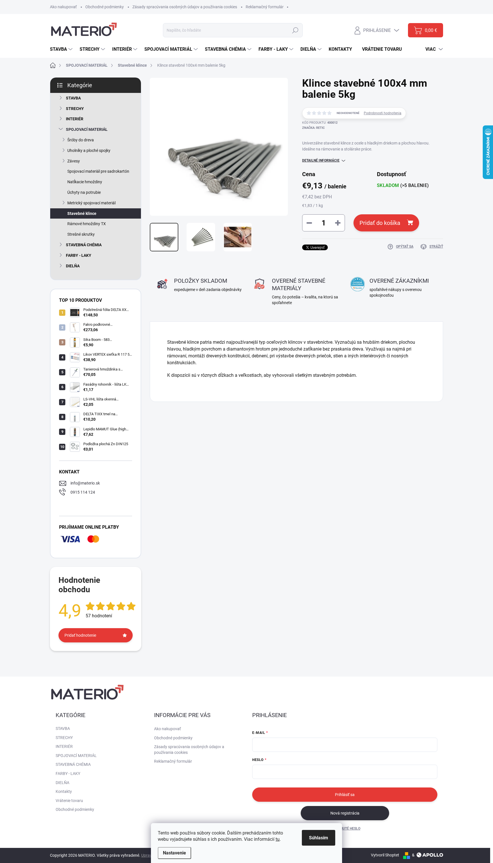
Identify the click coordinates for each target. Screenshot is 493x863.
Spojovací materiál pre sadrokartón (98, 171)
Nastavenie (174, 853)
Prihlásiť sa (345, 794)
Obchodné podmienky (104, 7)
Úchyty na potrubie (84, 192)
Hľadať (295, 30)
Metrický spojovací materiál (91, 203)
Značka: (313, 128)
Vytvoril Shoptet (385, 855)
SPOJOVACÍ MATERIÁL (87, 129)
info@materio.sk (85, 483)
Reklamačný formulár (265, 7)
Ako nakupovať (63, 7)
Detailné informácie (321, 160)
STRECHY (75, 108)
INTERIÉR (74, 119)
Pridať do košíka (379, 222)
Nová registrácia (344, 813)
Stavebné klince (81, 213)
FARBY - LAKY (78, 255)
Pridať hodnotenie (80, 635)
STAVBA (73, 98)
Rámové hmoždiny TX (86, 223)
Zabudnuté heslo (344, 829)
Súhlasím (318, 837)
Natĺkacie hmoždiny (84, 182)
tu (278, 839)
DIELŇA (73, 266)
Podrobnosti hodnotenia (382, 113)
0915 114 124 (82, 492)
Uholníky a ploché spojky (88, 150)
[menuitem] (62, 49)
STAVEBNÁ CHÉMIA (84, 245)
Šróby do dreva (80, 140)
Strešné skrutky (81, 234)
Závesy (73, 161)
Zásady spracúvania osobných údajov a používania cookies (184, 7)
